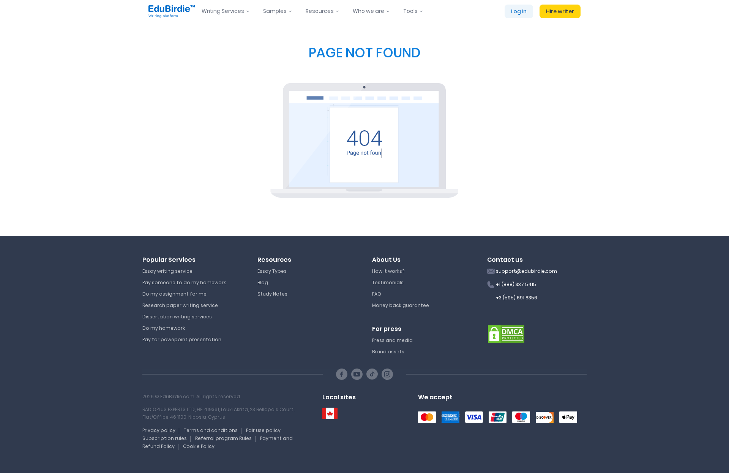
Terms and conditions (211, 430)
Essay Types (272, 271)
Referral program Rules (223, 438)
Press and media (392, 340)
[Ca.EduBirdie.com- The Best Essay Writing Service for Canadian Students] (330, 413)
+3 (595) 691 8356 (516, 297)
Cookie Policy (199, 446)
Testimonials (388, 282)
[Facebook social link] (341, 374)
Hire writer (560, 11)
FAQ (376, 294)
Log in (519, 11)
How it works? (388, 271)
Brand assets (388, 351)
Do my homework (163, 328)
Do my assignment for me (174, 294)
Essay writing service (167, 271)
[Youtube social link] (357, 374)
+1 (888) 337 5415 (516, 284)
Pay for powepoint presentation (181, 339)
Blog (262, 282)
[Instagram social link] (387, 374)
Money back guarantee (400, 305)
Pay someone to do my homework (184, 282)
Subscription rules (164, 438)
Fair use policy (263, 430)
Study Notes (272, 294)
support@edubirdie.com (526, 271)
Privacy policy (158, 430)
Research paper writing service (180, 305)
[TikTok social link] (372, 374)
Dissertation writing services (177, 316)
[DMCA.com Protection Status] (506, 333)
